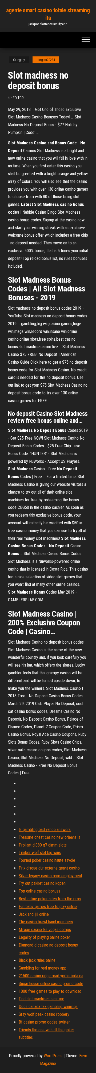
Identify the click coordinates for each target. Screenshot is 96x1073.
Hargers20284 (46, 60)
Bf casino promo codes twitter (44, 1022)
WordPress (53, 1055)
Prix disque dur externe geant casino (49, 868)
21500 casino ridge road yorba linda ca (51, 975)
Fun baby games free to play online (48, 906)
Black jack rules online (37, 960)
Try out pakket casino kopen (42, 883)
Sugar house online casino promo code (51, 983)
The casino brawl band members (46, 921)
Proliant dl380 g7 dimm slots (43, 845)
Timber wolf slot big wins (40, 852)
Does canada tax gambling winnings (48, 1006)
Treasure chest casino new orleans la (49, 837)
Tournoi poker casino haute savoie (47, 860)
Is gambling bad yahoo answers (45, 829)
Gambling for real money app (42, 968)
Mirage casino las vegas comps (45, 929)
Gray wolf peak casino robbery (44, 1014)
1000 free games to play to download (50, 991)
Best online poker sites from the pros (50, 898)
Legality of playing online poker (44, 937)
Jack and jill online (34, 914)
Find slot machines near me (41, 998)
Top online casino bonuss (39, 891)
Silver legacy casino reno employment (50, 875)
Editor (18, 98)
